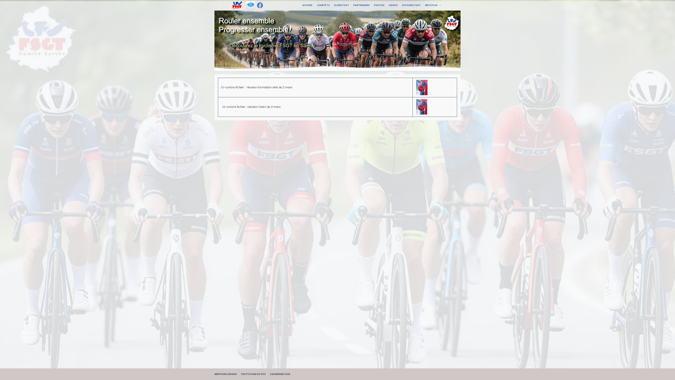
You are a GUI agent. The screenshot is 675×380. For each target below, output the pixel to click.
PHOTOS (379, 5)
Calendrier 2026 (280, 374)
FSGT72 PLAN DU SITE (253, 374)
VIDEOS (393, 5)
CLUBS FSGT (341, 5)
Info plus (431, 5)
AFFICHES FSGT (411, 5)
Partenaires (361, 5)
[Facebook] (260, 5)
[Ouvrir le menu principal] (237, 5)
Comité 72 (323, 5)
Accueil (307, 5)
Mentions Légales (225, 374)
